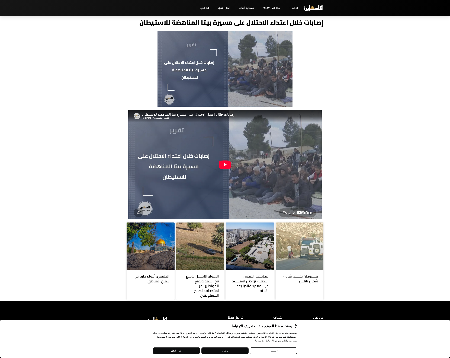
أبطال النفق (224, 8)
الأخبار (295, 8)
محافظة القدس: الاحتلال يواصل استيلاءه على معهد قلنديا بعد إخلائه (250, 283)
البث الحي (205, 8)
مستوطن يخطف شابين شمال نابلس (300, 278)
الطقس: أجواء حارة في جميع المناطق (151, 278)
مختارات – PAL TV (271, 8)
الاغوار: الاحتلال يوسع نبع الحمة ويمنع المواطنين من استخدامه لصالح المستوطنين (202, 286)
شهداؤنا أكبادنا (246, 8)
